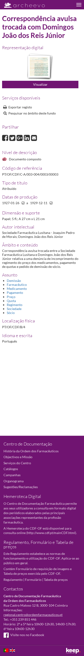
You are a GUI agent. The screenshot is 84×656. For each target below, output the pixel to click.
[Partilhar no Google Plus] (20, 137)
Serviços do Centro (17, 463)
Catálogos (11, 469)
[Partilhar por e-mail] (34, 137)
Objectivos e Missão (18, 457)
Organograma (14, 481)
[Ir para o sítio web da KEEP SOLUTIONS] (73, 651)
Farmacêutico (17, 285)
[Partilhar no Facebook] (5, 137)
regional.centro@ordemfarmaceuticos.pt (33, 615)
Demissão (14, 281)
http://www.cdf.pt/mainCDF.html (51, 533)
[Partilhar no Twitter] (13, 137)
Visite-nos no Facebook (27, 635)
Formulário (33, 580)
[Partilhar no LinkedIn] (27, 137)
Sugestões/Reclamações (21, 487)
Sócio (11, 313)
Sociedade (14, 309)
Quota (11, 301)
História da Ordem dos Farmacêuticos (31, 451)
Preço (11, 297)
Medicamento (17, 289)
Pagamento (15, 293)
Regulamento (13, 580)
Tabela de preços (56, 580)
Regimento (14, 305)
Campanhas (12, 475)
